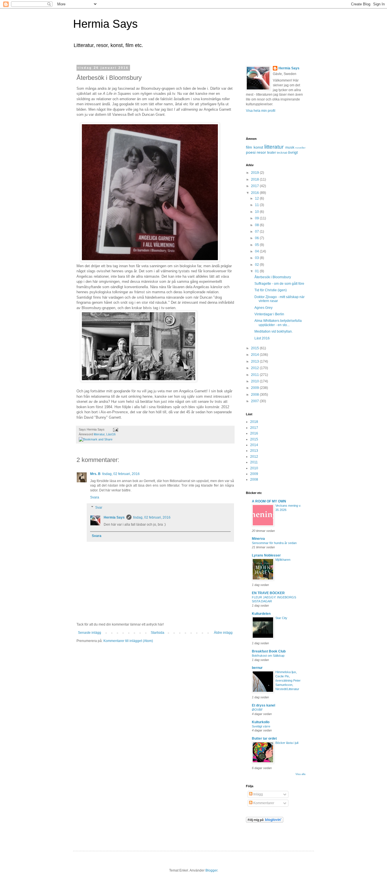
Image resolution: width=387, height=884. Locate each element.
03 (257, 258)
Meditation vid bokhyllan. (273, 331)
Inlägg (257, 794)
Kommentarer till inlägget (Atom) (128, 641)
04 (257, 251)
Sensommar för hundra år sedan (274, 543)
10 (257, 212)
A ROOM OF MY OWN (269, 501)
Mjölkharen (282, 559)
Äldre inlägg (223, 633)
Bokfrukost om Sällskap (268, 655)
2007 (255, 401)
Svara (94, 497)
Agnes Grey (263, 308)
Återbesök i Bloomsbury (272, 277)
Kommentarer (263, 803)
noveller (300, 147)
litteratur (99, 434)
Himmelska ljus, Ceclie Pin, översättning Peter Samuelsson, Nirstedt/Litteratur (288, 680)
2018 (255, 179)
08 (257, 225)
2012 (255, 368)
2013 (255, 361)
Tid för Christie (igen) (270, 290)
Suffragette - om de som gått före (279, 284)
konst (258, 147)
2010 (255, 381)
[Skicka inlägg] (115, 429)
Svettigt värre (261, 726)
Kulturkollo (260, 722)
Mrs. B (95, 474)
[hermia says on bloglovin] (264, 821)
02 (257, 265)
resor (261, 152)
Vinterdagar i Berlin (269, 314)
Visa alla (300, 774)
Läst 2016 (262, 338)
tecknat (282, 152)
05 (257, 245)
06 (257, 238)
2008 (255, 395)
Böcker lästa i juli (286, 742)
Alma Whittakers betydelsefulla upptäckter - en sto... (278, 323)
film (249, 147)
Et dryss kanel (263, 705)
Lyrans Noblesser (266, 555)
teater (271, 153)
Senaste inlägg (89, 633)
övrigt (293, 152)
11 (257, 205)
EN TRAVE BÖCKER (268, 593)
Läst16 (111, 434)
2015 (255, 348)
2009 (255, 388)
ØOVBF (257, 709)
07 (257, 232)
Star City (281, 618)
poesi (251, 152)
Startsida (157, 633)
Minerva (258, 539)
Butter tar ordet (264, 738)
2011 (255, 375)
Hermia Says (105, 24)
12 (257, 198)
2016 (255, 193)
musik (289, 147)
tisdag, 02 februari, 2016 (121, 474)
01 (257, 271)
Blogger (211, 870)
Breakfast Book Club (269, 651)
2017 (255, 186)
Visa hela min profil (260, 111)
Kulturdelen (261, 614)
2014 (255, 355)
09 (257, 218)
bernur (257, 668)
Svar (98, 508)
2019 (255, 173)
